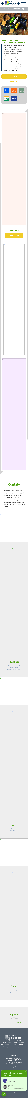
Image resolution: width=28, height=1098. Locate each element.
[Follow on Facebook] (10, 1018)
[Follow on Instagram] (12, 1018)
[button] (2, 3)
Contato (16, 9)
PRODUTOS (7, 9)
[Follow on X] (15, 1018)
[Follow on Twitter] (18, 1018)
